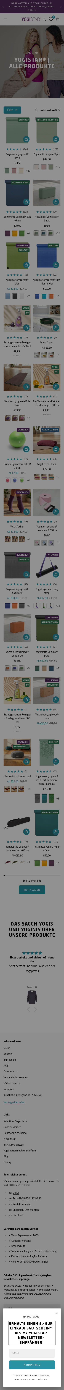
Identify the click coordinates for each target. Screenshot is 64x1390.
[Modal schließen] (56, 1313)
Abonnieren (32, 1364)
